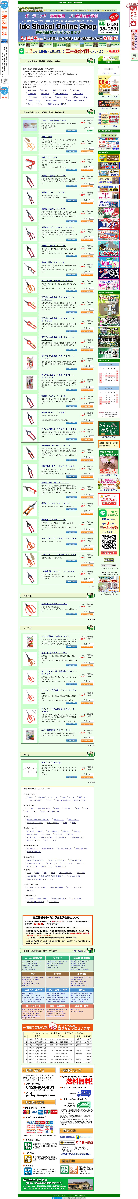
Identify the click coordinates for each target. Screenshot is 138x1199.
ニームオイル (26, 963)
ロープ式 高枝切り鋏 (64, 849)
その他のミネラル (52, 967)
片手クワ (49, 993)
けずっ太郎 (30, 808)
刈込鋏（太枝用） (34, 100)
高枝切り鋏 (32, 94)
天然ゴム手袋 (26, 1015)
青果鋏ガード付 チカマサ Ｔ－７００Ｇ (58, 227)
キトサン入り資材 (52, 965)
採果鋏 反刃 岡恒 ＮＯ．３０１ (55, 483)
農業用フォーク (83, 797)
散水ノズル (25, 1009)
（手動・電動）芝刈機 (56, 887)
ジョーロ (41, 1009)
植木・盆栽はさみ (59, 90)
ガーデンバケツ (59, 1015)
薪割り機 (83, 981)
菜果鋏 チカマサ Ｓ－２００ (54, 176)
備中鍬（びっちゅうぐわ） (35, 823)
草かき (32, 999)
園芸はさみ (32, 90)
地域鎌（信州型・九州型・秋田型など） (52, 876)
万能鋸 (48, 997)
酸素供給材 (25, 985)
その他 (40, 104)
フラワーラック (32, 1011)
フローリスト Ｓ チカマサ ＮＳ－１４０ (59, 538)
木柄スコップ (33, 993)
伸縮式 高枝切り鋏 (48, 849)
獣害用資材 (36, 965)
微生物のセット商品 (77, 967)
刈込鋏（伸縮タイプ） (54, 100)
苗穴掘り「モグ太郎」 (86, 977)
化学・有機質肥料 (27, 977)
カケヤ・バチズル (76, 899)
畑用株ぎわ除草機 (76, 979)
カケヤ (33, 1018)
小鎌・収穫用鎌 (31, 876)
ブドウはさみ (33, 97)
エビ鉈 (51, 999)
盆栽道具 (41, 1011)
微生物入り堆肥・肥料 (78, 963)
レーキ (35, 811)
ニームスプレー (27, 961)
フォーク (37, 995)
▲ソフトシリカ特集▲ (108, 126)
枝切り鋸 (65, 997)
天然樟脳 (34, 963)
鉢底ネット (49, 1015)
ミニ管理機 (74, 977)
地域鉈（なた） (46, 866)
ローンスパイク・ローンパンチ (36, 887)
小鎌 (77, 808)
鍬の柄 (28, 1018)
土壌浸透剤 (85, 969)
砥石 (23, 1018)
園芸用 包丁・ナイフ (76, 100)
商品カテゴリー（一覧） (109, 73)
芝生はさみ (47, 97)
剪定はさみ (75, 90)
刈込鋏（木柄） (62, 97)
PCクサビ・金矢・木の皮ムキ (35, 902)
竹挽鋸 (59, 997)
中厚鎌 (37, 873)
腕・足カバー (36, 1015)
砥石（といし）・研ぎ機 (57, 104)
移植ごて (29, 797)
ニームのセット (27, 967)
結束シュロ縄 (50, 1011)
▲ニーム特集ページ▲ (108, 475)
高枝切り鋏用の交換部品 (34, 852)
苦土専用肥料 (34, 979)
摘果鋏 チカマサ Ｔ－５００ (54, 396)
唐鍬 (58, 993)
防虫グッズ (74, 1011)
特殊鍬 (74, 823)
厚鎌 (45, 873)
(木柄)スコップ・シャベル (44, 797)
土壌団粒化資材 (76, 969)
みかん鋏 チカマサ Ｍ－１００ (54, 604)
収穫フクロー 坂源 (49, 157)
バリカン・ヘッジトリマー (75, 887)
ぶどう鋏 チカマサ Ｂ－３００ (54, 653)
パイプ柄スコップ (27, 995)
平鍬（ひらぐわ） (59, 820)
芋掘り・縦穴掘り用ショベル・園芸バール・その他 (70, 800)
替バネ (30, 104)
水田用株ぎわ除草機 (77, 983)
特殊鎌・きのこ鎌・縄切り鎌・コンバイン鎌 (40, 879)
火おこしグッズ (76, 1009)
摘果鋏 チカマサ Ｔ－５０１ (54, 412)
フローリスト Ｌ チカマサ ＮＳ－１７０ (59, 555)
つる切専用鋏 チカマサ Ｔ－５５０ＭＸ (58, 571)
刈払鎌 (53, 873)
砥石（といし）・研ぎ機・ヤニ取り (37, 899)
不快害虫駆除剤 (27, 965)
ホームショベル (27, 997)
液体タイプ (85, 961)
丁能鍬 (48, 995)
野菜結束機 (59, 1011)
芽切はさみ (45, 94)
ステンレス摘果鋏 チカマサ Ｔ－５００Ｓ (59, 429)
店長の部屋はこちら (109, 437)
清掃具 (81, 1011)
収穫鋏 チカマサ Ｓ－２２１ (54, 246)
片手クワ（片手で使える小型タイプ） (38, 820)
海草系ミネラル (51, 963)
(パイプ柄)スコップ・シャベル (65, 797)
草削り (24, 1001)
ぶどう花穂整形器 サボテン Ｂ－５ (56, 730)
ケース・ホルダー (54, 902)
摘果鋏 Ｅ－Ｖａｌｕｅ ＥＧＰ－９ (56, 503)
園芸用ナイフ (75, 1001)
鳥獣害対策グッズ (61, 1009)
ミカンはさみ (78, 94)
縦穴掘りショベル (38, 997)
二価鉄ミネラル (62, 961)
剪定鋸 (54, 997)
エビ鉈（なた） (81, 863)
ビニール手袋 (34, 1013)
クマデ (49, 800)
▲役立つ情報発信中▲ (108, 490)
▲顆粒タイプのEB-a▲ (109, 108)
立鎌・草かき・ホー (44, 808)
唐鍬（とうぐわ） (73, 820)
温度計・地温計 (61, 1013)
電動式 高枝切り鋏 (81, 849)
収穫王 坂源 (47, 137)
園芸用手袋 (25, 1013)
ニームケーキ (37, 961)
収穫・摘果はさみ (61, 94)
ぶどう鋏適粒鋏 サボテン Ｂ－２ (55, 636)
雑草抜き (56, 808)
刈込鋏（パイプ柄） (80, 97)
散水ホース (33, 1009)
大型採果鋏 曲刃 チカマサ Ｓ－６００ (58, 466)
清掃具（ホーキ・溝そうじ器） (50, 811)
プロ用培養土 (57, 977)
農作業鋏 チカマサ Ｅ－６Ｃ (54, 520)
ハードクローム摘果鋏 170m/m (54, 120)
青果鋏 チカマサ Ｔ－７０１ (54, 192)
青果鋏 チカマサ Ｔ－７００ (54, 209)
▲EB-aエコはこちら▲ (109, 96)
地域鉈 (56, 999)
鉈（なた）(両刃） (67, 863)
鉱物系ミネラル (51, 961)
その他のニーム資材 (28, 969)
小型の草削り (68, 808)
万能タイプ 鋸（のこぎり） (35, 860)
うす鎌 (29, 873)
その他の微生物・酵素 (78, 965)
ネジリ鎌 (86, 808)
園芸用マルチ (50, 1009)
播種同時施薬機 (76, 985)
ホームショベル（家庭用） (35, 800)
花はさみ (44, 90)
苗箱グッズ (85, 985)
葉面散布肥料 (38, 977)
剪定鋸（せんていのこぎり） (56, 860)
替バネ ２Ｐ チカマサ (51, 762)
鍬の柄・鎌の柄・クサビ (59, 899)
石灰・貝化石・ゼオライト (30, 983)
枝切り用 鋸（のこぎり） (35, 863)
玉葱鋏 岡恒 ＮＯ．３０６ (53, 262)
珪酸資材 (60, 963)
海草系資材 (25, 979)
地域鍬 (65, 823)
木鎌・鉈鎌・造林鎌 (74, 876)
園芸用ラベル (50, 1013)
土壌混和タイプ (76, 961)
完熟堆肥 (49, 977)
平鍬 (54, 993)
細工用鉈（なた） (32, 866)
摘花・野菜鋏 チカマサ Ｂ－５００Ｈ (57, 281)
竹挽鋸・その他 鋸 (75, 860)
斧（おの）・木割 (61, 866)
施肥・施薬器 (75, 981)
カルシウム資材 (27, 981)
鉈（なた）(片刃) (52, 863)
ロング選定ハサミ (32, 849)
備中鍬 (63, 993)
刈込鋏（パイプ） (87, 999)
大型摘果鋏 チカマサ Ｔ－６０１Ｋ (56, 445)
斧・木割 (62, 999)
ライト (24, 1011)
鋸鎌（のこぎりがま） (65, 873)
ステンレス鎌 (81, 873)
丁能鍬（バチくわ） (53, 823)
